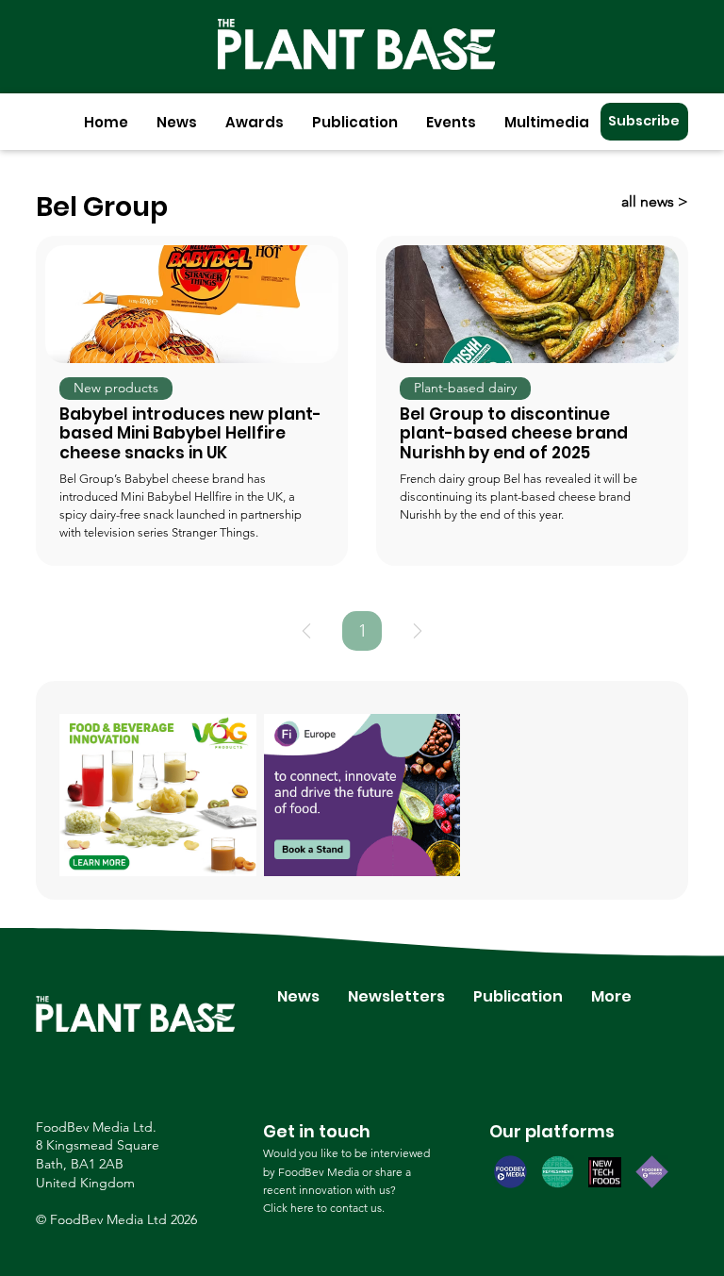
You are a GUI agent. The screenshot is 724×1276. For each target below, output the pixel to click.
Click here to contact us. (324, 1208)
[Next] (417, 631)
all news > (654, 201)
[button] (176, 122)
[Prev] (306, 631)
